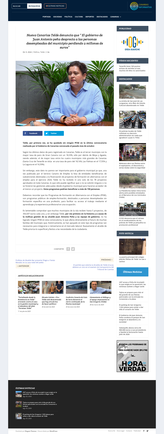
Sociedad (57, 17)
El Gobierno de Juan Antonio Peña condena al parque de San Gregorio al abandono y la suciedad (132, 318)
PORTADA (47, 17)
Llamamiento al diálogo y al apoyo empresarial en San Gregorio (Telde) (100, 299)
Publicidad (137, 431)
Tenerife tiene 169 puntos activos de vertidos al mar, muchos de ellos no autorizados (132, 68)
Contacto (129, 431)
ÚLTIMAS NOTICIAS (56, 6)
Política (68, 17)
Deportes (89, 17)
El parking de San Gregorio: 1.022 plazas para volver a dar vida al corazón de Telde (131, 307)
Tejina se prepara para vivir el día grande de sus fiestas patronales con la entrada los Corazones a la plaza (131, 295)
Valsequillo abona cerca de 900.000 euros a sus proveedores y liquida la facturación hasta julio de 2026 (132, 331)
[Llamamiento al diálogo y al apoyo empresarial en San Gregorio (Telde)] (100, 287)
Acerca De (111, 431)
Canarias (114, 17)
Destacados (102, 17)
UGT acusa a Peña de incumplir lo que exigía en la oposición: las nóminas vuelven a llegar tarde (132, 284)
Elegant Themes (30, 431)
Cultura (79, 17)
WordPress (53, 431)
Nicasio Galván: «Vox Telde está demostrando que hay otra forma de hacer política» (51, 300)
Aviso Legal (120, 431)
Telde (42, 52)
